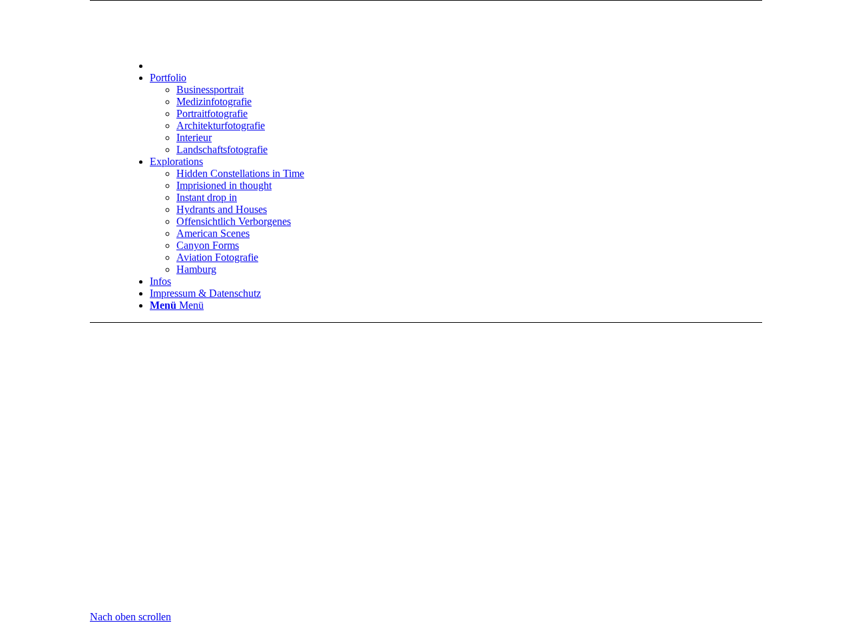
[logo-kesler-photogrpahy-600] (459, 29)
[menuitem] (472, 65)
